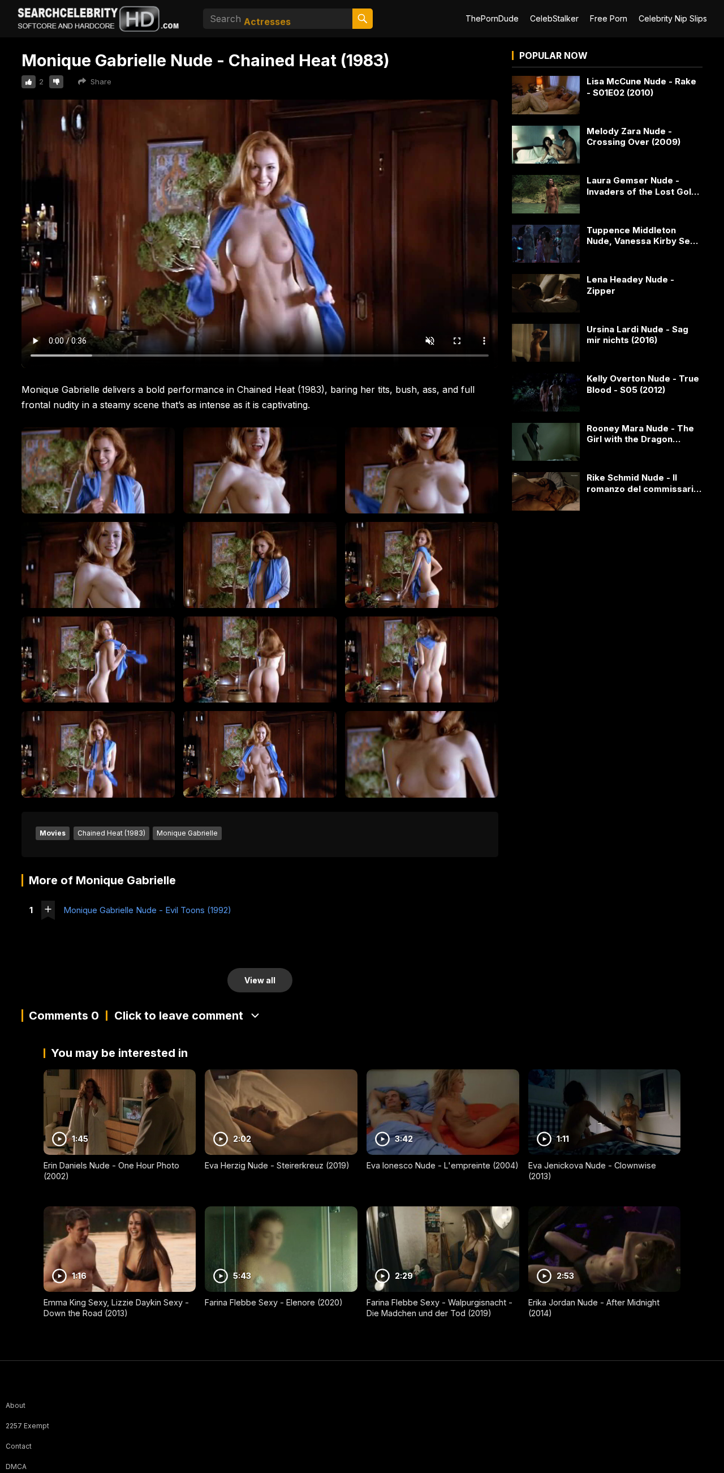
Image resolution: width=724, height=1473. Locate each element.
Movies (53, 833)
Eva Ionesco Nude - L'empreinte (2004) (443, 1165)
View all (259, 980)
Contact (19, 1446)
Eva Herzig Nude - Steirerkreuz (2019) (277, 1165)
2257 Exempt (27, 1425)
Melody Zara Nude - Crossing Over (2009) (633, 137)
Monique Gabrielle (187, 833)
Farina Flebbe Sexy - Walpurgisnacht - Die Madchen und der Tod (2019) (439, 1308)
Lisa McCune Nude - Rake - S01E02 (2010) (641, 87)
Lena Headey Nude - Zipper (630, 285)
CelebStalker (554, 18)
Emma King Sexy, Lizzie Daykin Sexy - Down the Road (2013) (116, 1308)
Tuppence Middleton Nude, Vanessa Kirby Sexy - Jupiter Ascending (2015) (644, 236)
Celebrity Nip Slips (673, 18)
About (15, 1405)
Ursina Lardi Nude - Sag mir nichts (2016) (637, 335)
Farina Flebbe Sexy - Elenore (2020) (274, 1302)
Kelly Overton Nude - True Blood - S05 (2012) (643, 384)
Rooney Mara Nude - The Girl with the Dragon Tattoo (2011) (640, 434)
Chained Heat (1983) (111, 833)
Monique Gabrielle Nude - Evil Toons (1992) (147, 910)
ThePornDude (492, 18)
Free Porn (608, 18)
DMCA (16, 1466)
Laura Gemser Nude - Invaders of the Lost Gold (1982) (642, 186)
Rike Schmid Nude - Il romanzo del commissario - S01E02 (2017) (643, 483)
